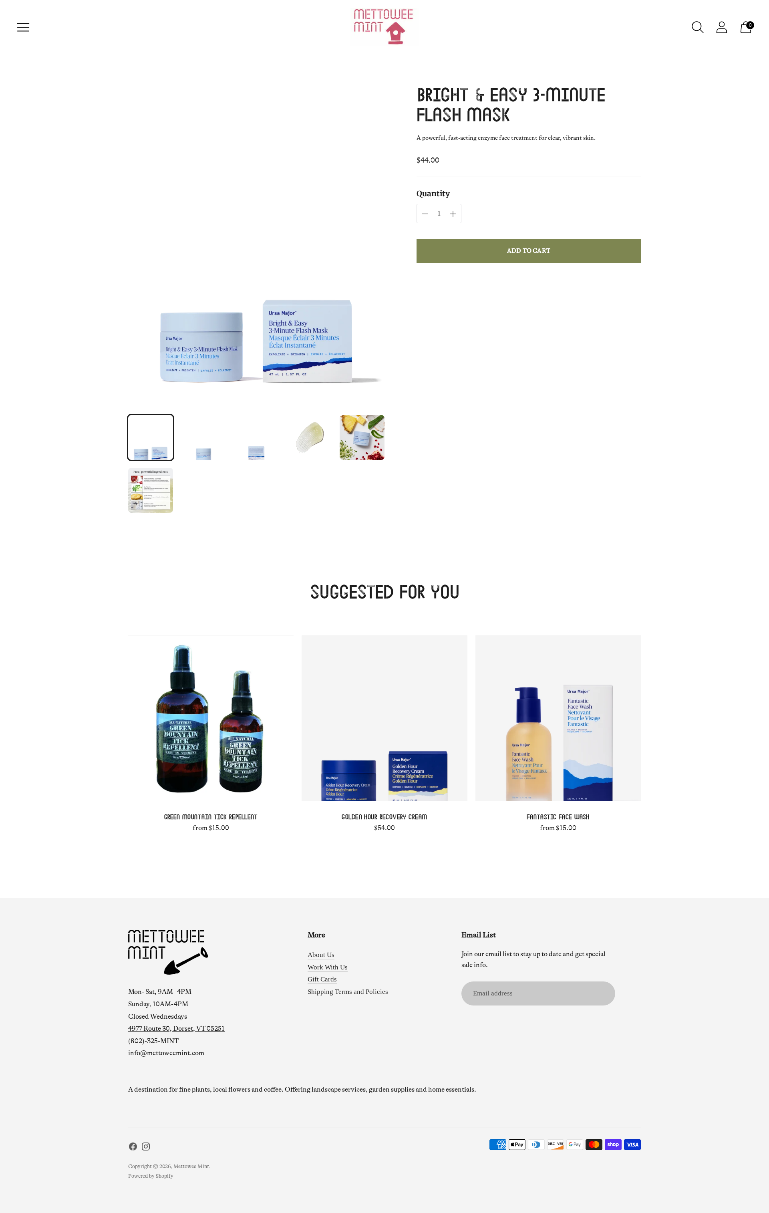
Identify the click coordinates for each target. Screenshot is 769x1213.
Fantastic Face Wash (558, 817)
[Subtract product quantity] (453, 214)
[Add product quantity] (425, 214)
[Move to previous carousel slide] (120, 718)
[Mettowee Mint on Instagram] (146, 1148)
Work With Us (328, 967)
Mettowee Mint (191, 1166)
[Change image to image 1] (150, 437)
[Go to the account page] (722, 27)
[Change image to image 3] (256, 437)
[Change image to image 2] (203, 437)
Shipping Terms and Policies (348, 991)
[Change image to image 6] (150, 490)
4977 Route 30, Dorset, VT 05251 (176, 1028)
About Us (321, 955)
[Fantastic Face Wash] (558, 718)
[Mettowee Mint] (384, 27)
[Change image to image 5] (362, 437)
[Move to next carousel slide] (649, 718)
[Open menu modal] (23, 27)
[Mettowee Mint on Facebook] (133, 1148)
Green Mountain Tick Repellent (211, 817)
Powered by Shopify (150, 1176)
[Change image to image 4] (309, 437)
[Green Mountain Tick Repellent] (211, 718)
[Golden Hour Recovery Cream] (384, 718)
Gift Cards (322, 979)
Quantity (433, 193)
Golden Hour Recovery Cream (384, 817)
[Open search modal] (697, 27)
